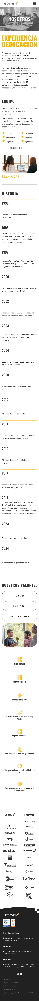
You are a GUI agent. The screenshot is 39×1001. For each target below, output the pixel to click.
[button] (34, 3)
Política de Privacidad (10, 983)
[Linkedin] (21, 974)
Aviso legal (7, 979)
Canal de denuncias (9, 989)
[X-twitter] (18, 974)
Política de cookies (9, 986)
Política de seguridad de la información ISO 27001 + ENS (18, 993)
